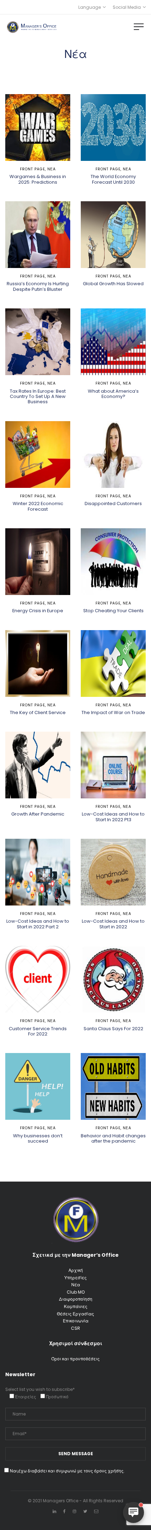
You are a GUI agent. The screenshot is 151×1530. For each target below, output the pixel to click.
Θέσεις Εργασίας (75, 1314)
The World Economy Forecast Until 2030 (113, 179)
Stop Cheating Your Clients (113, 610)
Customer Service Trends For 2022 (38, 1031)
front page (32, 169)
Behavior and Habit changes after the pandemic (113, 1138)
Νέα (51, 169)
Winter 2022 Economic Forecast (38, 506)
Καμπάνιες (75, 1306)
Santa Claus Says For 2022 (113, 1028)
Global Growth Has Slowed (113, 283)
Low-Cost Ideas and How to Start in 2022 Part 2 (37, 924)
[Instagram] (74, 1511)
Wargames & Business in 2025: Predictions (37, 179)
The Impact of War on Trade (113, 712)
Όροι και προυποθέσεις (75, 1359)
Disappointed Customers (113, 503)
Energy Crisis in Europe (37, 610)
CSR (75, 1328)
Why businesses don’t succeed (38, 1138)
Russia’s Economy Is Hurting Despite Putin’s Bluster (38, 286)
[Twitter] (85, 1511)
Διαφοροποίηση (75, 1299)
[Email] (96, 1511)
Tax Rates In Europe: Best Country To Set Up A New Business (38, 396)
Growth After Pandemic (37, 814)
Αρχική (75, 1270)
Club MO (76, 1292)
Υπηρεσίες (75, 1278)
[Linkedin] (54, 1511)
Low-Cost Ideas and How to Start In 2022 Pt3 (113, 817)
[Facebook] (64, 1511)
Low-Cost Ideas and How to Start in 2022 (113, 924)
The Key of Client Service (38, 712)
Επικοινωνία (75, 1321)
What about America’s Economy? (113, 394)
